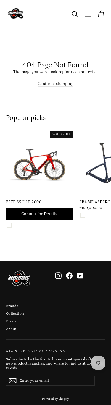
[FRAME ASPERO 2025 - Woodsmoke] (83, 215)
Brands (12, 306)
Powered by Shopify (55, 399)
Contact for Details (39, 214)
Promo (12, 321)
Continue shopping (55, 83)
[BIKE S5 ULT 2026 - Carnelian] (9, 225)
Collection (15, 313)
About (11, 329)
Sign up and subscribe (36, 351)
